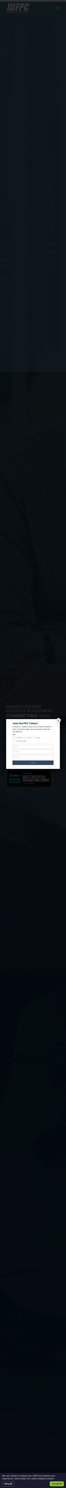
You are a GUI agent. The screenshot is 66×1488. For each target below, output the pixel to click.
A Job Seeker (19, 737)
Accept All (57, 1483)
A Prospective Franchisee (21, 741)
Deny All (8, 1483)
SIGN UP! (33, 762)
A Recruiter (29, 737)
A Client (38, 737)
